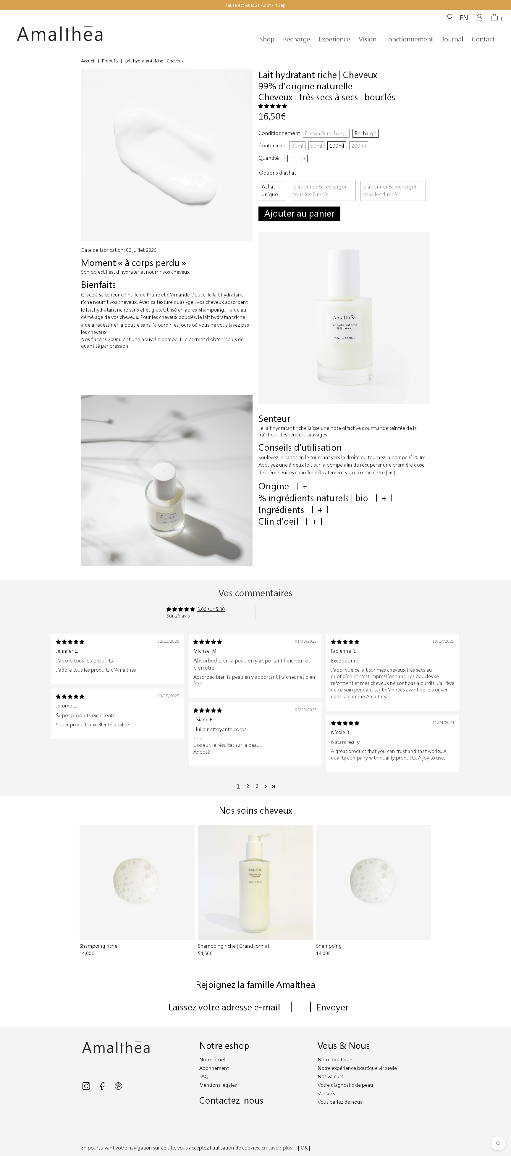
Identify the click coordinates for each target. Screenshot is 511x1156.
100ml (336, 145)
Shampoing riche (137, 882)
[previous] (87, 891)
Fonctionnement (409, 39)
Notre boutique (335, 1059)
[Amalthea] (79, 34)
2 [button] (247, 786)
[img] (70, 642)
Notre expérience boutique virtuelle (357, 1068)
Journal (452, 39)
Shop (266, 39)
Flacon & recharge (326, 133)
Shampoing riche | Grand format (255, 882)
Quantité (268, 157)
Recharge (296, 39)
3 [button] (257, 786)
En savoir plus (276, 1147)
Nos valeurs (330, 1076)
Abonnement (214, 1068)
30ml (297, 145)
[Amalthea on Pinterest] (118, 1088)
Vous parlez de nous (340, 1102)
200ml (358, 145)
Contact (483, 39)
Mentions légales (218, 1085)
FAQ (203, 1076)
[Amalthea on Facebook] (103, 1088)
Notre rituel (212, 1059)
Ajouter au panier (299, 213)
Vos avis (326, 1093)
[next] (424, 891)
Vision (367, 39)
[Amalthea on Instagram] (87, 1088)
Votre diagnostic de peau (345, 1085)
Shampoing (373, 882)
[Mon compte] (479, 19)
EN (464, 17)
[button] (272, 106)
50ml (316, 145)
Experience (334, 39)
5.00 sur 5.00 (211, 609)
